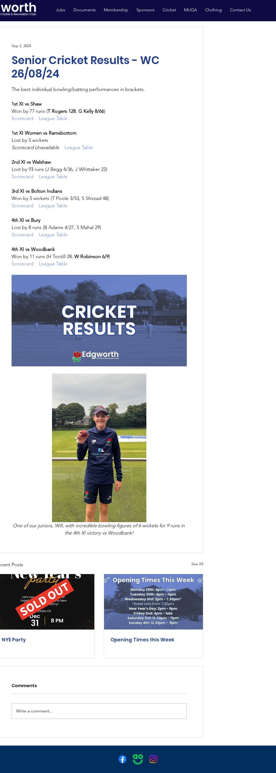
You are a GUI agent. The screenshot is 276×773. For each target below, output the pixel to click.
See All (197, 563)
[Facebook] (122, 759)
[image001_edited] (138, 759)
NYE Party (14, 639)
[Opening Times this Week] (153, 602)
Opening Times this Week (142, 639)
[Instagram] (153, 759)
